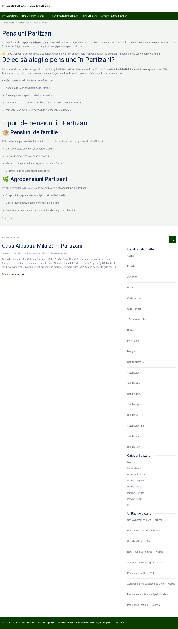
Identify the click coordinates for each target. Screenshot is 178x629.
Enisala (131, 266)
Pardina (131, 287)
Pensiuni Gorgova (135, 480)
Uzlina (130, 330)
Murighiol (132, 351)
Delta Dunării (90, 16)
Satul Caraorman (136, 425)
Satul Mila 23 (134, 447)
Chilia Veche (134, 298)
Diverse (131, 462)
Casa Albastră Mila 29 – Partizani (42, 246)
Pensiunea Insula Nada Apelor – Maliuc (148, 594)
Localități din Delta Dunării (65, 16)
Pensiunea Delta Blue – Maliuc (143, 530)
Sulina (130, 255)
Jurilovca (132, 277)
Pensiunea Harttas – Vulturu (142, 573)
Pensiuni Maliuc (134, 486)
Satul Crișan (133, 436)
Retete (130, 505)
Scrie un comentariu (57, 253)
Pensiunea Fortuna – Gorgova (143, 605)
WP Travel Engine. (93, 622)
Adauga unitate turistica (114, 16)
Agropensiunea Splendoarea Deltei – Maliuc (151, 583)
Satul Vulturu (134, 394)
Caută (172, 239)
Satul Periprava (135, 362)
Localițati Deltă (134, 468)
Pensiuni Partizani (10, 237)
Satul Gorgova (135, 404)
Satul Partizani (135, 415)
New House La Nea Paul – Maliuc (145, 551)
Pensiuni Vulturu (135, 499)
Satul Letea (133, 372)
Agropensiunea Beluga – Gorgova (145, 562)
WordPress (121, 622)
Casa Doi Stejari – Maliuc (140, 541)
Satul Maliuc (134, 383)
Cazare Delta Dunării (33, 16)
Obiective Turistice (136, 474)
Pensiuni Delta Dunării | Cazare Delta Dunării (26, 6)
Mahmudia (133, 340)
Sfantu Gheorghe (136, 319)
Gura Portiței (134, 309)
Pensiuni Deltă (10, 16)
